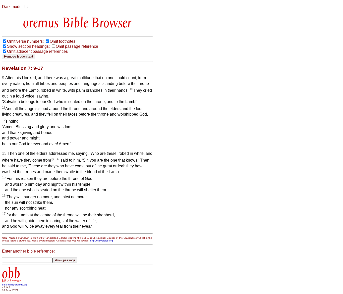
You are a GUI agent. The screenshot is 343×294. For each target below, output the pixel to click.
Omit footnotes (62, 41)
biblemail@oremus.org (15, 284)
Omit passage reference (77, 46)
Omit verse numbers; (25, 41)
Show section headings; (28, 46)
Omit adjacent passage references (37, 51)
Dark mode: (12, 7)
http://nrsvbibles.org (101, 240)
